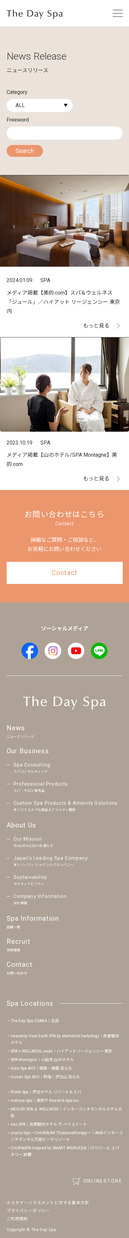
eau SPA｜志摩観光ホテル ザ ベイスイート (49, 1124)
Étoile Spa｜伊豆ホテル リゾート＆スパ (46, 1092)
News (20, 731)
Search (25, 150)
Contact (19, 968)
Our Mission (34, 842)
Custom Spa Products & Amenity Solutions (66, 806)
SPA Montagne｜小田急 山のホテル (42, 1059)
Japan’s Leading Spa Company (51, 861)
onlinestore (102, 1181)
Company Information (40, 899)
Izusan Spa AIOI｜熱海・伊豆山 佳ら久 (45, 1077)
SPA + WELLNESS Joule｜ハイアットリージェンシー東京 (61, 1051)
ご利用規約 (17, 1219)
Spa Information (33, 921)
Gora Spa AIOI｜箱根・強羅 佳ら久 (41, 1068)
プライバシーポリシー (28, 1210)
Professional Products (41, 787)
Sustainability (30, 880)
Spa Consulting (32, 768)
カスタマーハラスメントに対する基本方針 (48, 1202)
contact (64, 573)
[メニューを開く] (118, 13)
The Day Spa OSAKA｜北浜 (35, 1021)
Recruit (18, 944)
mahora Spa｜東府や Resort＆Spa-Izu (45, 1100)
